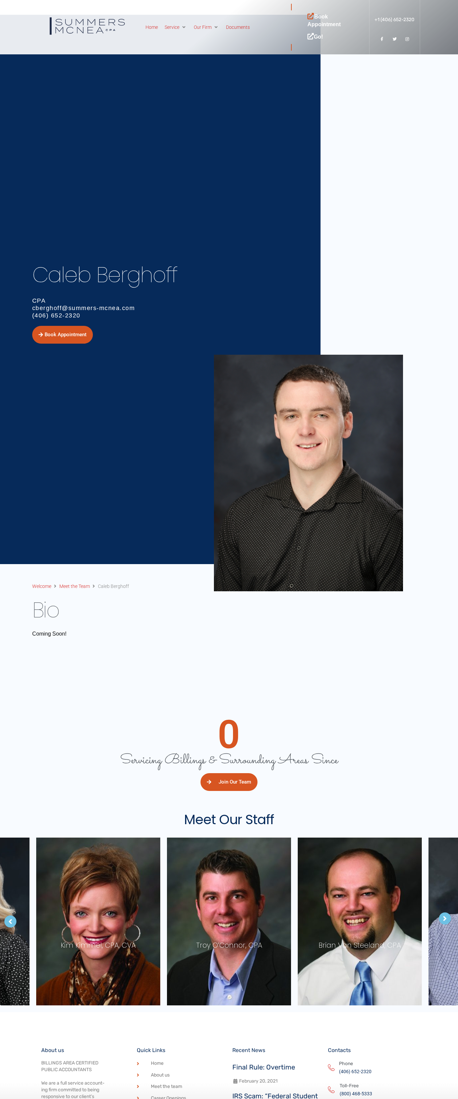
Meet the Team (74, 586)
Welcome (41, 586)
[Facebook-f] (382, 39)
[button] (175, 27)
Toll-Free (349, 1086)
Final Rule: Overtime (263, 1067)
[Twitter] (395, 39)
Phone (346, 1063)
